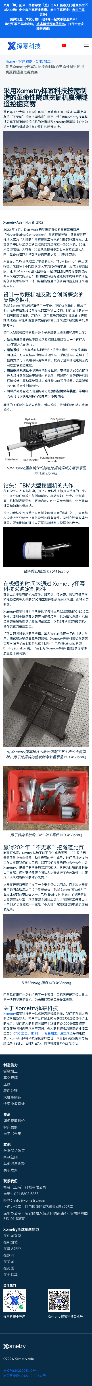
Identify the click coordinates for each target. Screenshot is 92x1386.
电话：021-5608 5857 (20, 1193)
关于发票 (10, 1170)
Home (10, 61)
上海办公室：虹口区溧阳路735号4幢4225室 (38, 1206)
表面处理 (10, 1090)
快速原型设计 (14, 1103)
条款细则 (10, 1157)
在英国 (8, 1268)
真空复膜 (10, 1077)
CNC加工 (43, 61)
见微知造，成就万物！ (25, 19)
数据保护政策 (14, 1150)
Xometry (9, 1013)
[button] (66, 46)
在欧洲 (8, 1255)
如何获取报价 (14, 1120)
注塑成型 (66, 1033)
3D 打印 (36, 1033)
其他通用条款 (14, 1163)
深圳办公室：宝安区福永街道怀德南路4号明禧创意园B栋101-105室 (45, 1215)
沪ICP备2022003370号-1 (20, 1370)
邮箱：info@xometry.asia (24, 1200)
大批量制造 (12, 1097)
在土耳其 (10, 1274)
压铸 (6, 1084)
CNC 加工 (20, 1033)
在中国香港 (12, 1235)
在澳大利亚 (12, 1248)
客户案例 (25, 61)
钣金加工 (50, 1033)
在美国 (8, 1261)
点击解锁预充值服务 (50, 24)
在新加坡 (10, 1242)
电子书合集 (12, 1133)
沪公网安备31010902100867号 (24, 1375)
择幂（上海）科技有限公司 (24, 1187)
